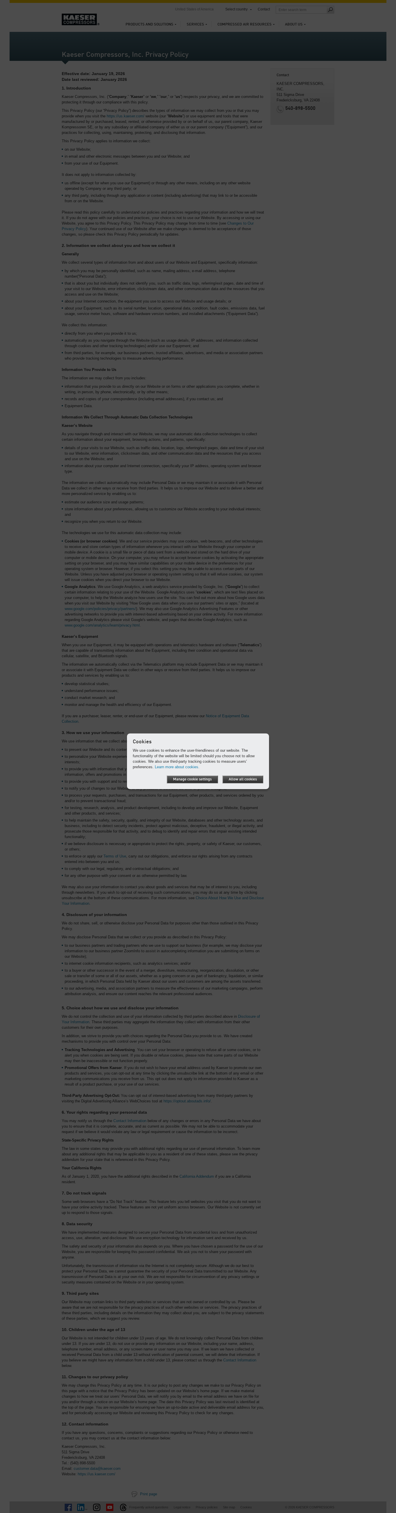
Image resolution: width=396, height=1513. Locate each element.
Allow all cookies (243, 779)
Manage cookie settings (192, 779)
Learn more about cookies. (177, 767)
